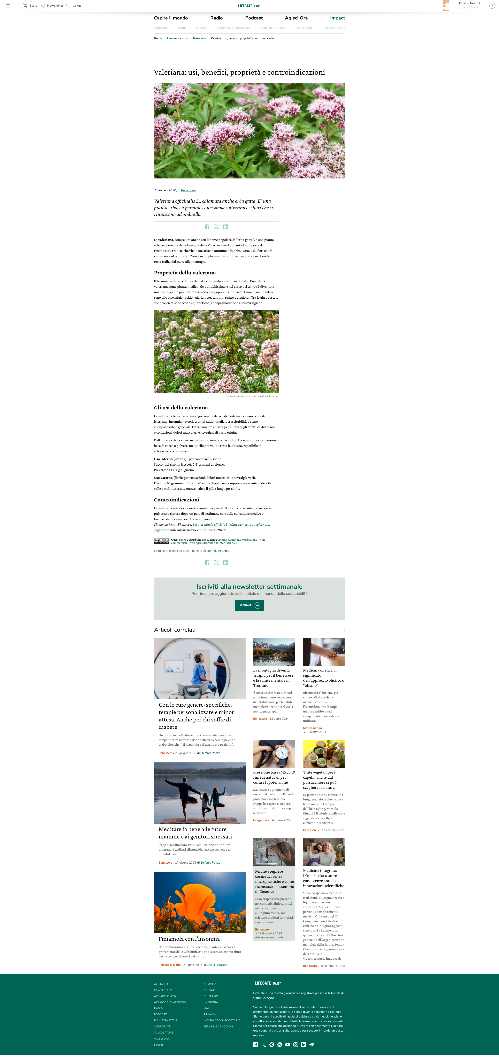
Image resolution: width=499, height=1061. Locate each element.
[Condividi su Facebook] (207, 226)
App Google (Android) (170, 1002)
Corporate (162, 1026)
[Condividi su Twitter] (216, 226)
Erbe (203, 551)
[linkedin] (303, 1044)
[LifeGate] (249, 5)
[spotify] (279, 1044)
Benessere (165, 753)
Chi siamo (211, 996)
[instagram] (295, 1044)
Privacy (209, 1014)
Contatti (210, 990)
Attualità (161, 984)
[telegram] (311, 1044)
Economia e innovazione (233, 28)
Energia (201, 28)
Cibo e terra (304, 28)
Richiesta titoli (165, 1020)
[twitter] (263, 1044)
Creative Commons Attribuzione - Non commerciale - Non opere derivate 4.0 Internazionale (218, 541)
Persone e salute (333, 28)
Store (33, 6)
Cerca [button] (77, 6)
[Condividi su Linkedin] (225, 226)
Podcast (254, 18)
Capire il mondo (171, 18)
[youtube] (287, 1044)
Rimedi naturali (313, 728)
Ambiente (160, 28)
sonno (211, 551)
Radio (216, 18)
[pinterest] (271, 1044)
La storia (211, 1002)
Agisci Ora (296, 18)
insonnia (223, 551)
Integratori (260, 820)
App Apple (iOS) (165, 996)
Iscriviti (246, 605)
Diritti (182, 28)
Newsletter (55, 6)
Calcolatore (163, 1032)
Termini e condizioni (219, 1026)
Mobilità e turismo (273, 28)
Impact (337, 18)
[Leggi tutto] (342, 630)
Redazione (188, 190)
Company (210, 984)
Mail (207, 1008)
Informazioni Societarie (222, 1020)
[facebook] (255, 1044)
